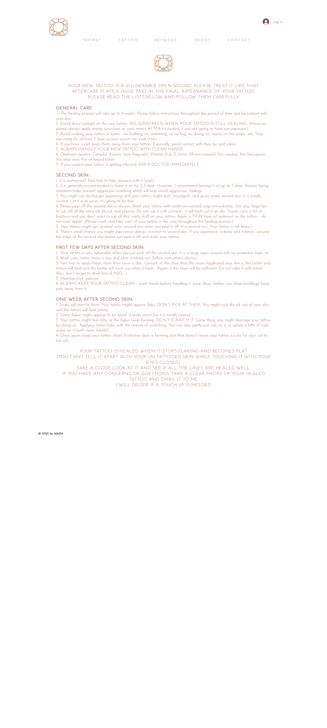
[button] (128, 38)
